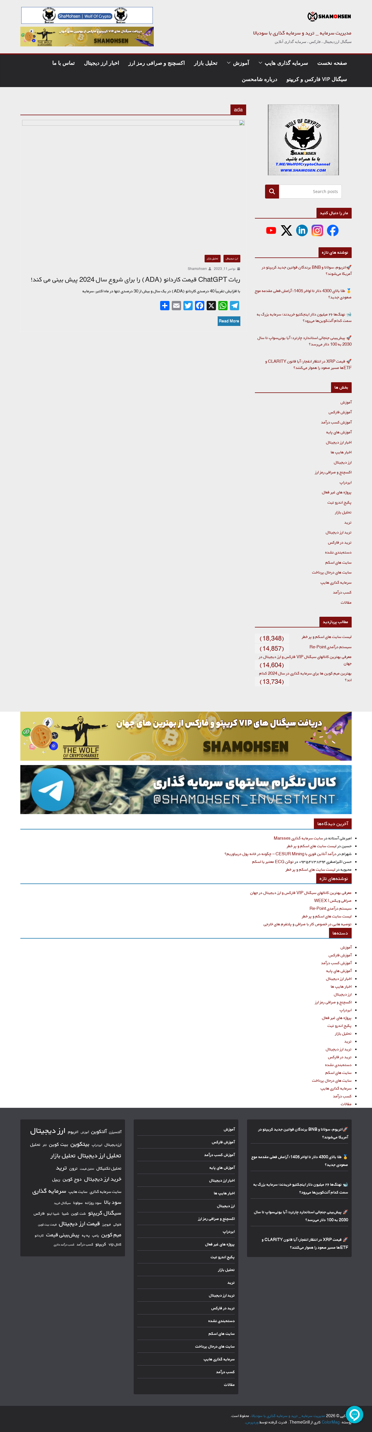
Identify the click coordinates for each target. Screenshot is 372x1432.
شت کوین (78, 1213)
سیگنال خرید (62, 1203)
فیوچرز (106, 1224)
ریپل (56, 1179)
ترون (73, 1168)
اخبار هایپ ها (341, 452)
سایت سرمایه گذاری (105, 1191)
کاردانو (39, 1235)
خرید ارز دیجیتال (102, 1179)
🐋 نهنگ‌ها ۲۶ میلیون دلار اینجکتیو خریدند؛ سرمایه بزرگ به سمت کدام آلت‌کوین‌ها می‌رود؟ (304, 317)
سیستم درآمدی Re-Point (331, 647)
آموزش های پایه (339, 432)
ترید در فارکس (340, 542)
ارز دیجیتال (232, 258)
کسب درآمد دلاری (64, 1244)
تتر (45, 1145)
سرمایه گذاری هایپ (286, 62)
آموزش (241, 62)
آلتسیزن (115, 1132)
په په (86, 1235)
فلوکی (117, 1224)
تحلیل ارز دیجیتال (99, 1155)
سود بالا (112, 1202)
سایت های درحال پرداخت (332, 572)
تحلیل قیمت (87, 1168)
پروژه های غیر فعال (337, 492)
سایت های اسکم (339, 562)
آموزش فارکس (340, 412)
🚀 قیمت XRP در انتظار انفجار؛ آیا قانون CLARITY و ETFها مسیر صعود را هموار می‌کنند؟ (308, 364)
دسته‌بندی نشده (338, 552)
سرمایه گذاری (49, 1190)
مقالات (346, 602)
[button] (261, 62)
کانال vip (115, 1244)
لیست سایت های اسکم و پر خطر (327, 637)
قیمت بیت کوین (47, 1224)
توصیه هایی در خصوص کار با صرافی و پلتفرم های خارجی (308, 924)
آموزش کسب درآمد (336, 422)
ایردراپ (346, 482)
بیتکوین (80, 1143)
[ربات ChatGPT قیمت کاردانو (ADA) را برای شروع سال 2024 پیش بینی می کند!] (133, 184)
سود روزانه (93, 1203)
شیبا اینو (53, 1213)
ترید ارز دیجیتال (339, 532)
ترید (348, 522)
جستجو (272, 191)
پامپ (95, 1235)
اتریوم (73, 1131)
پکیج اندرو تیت (340, 502)
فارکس (39, 1213)
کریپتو (101, 1244)
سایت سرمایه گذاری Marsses (298, 838)
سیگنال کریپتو (104, 1213)
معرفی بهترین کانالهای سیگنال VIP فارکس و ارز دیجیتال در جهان (301, 893)
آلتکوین (99, 1131)
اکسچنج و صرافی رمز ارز (156, 62)
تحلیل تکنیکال (108, 1168)
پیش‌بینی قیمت (63, 1234)
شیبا (65, 1213)
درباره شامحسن (259, 78)
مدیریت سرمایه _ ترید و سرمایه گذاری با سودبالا (302, 33)
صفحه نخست (332, 62)
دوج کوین (72, 1179)
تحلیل (35, 1144)
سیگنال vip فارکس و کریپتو (317, 78)
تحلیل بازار (205, 62)
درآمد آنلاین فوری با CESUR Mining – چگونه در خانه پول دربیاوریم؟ (281, 854)
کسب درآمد (342, 592)
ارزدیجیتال (113, 1145)
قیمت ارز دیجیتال (79, 1223)
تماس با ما (63, 62)
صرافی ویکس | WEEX (333, 900)
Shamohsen (197, 268)
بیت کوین (58, 1144)
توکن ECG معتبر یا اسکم (273, 862)
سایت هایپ (78, 1191)
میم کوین (111, 1235)
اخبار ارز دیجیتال (101, 62)
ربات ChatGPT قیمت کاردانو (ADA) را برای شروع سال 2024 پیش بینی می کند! (135, 279)
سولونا (78, 1203)
